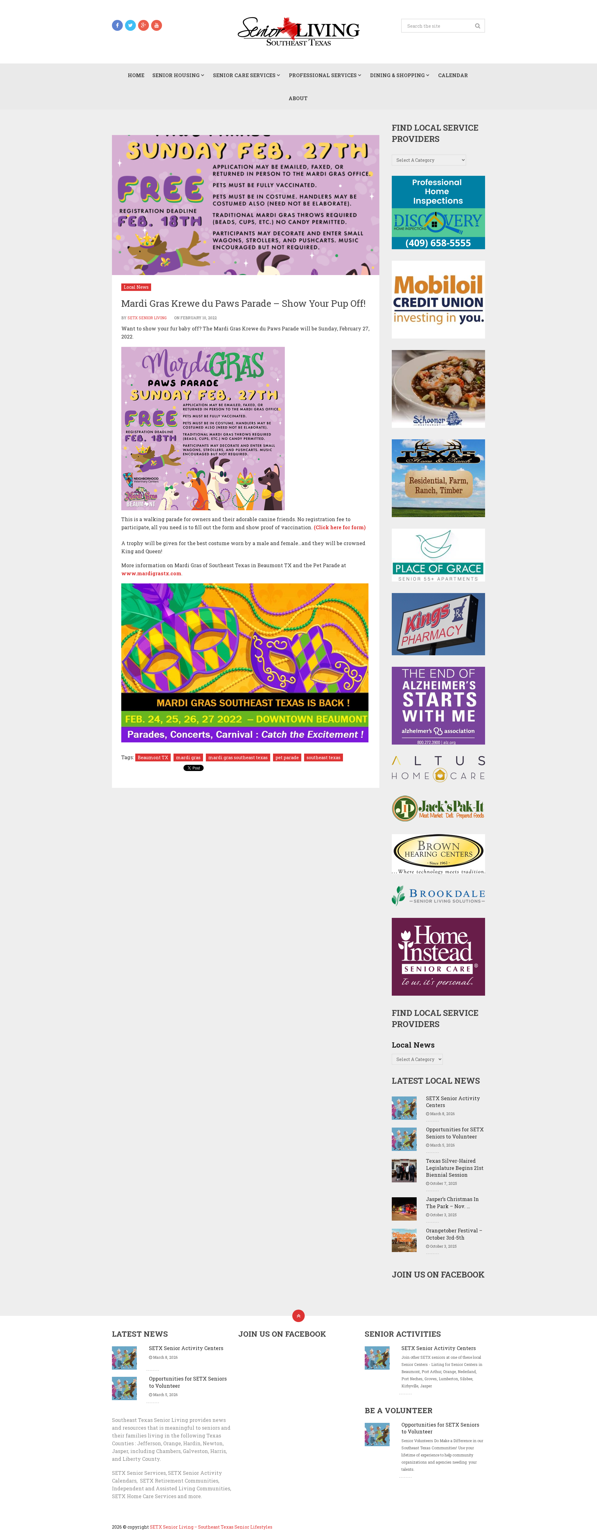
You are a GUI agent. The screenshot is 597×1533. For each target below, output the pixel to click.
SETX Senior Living (147, 317)
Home (136, 75)
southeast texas (323, 757)
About (298, 98)
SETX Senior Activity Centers (453, 1101)
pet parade (287, 757)
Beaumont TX (153, 757)
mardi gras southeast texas (238, 757)
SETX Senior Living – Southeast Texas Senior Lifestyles (211, 1527)
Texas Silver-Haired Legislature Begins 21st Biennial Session (455, 1167)
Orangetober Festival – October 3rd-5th (454, 1234)
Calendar (453, 75)
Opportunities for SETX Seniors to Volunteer (455, 1132)
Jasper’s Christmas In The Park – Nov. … (452, 1202)
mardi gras (188, 757)
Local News (136, 287)
